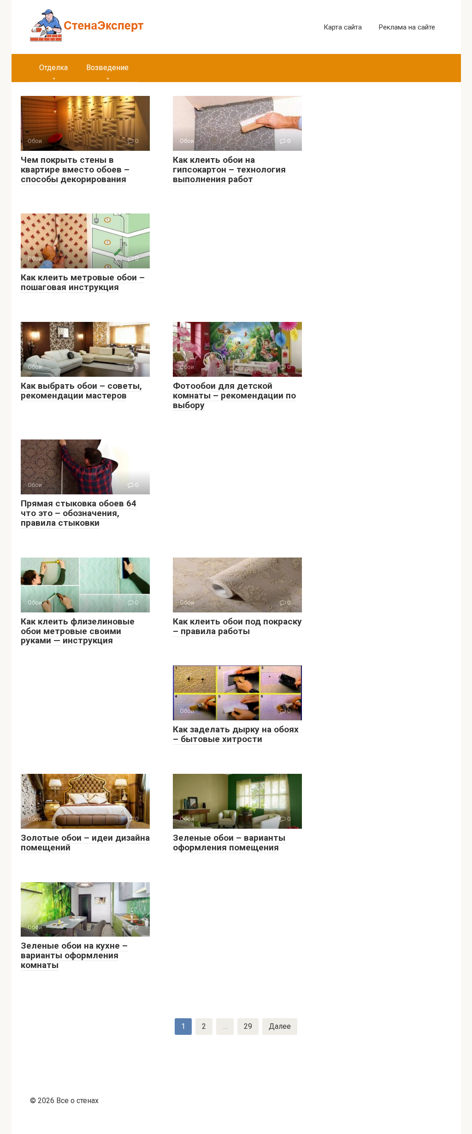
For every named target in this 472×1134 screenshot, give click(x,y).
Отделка (53, 67)
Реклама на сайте (406, 27)
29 (248, 1026)
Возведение (107, 67)
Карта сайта (343, 27)
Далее (280, 1026)
